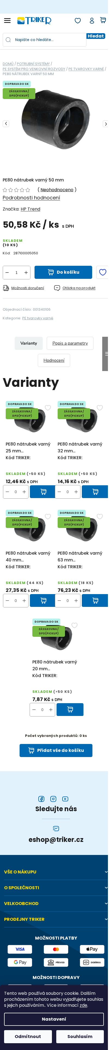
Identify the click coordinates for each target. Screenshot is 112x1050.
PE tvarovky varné (37, 318)
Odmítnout (28, 1036)
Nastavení (54, 1019)
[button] (24, 491)
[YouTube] (65, 799)
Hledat (96, 36)
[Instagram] (53, 799)
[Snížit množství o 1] (7, 272)
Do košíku (68, 272)
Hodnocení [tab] (53, 360)
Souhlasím (79, 1036)
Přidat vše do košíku (60, 750)
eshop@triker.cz (56, 839)
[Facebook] (41, 799)
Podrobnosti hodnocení (31, 197)
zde (83, 1005)
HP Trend (30, 209)
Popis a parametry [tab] (70, 343)
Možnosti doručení (27, 288)
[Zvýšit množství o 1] (26, 272)
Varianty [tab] (28, 343)
